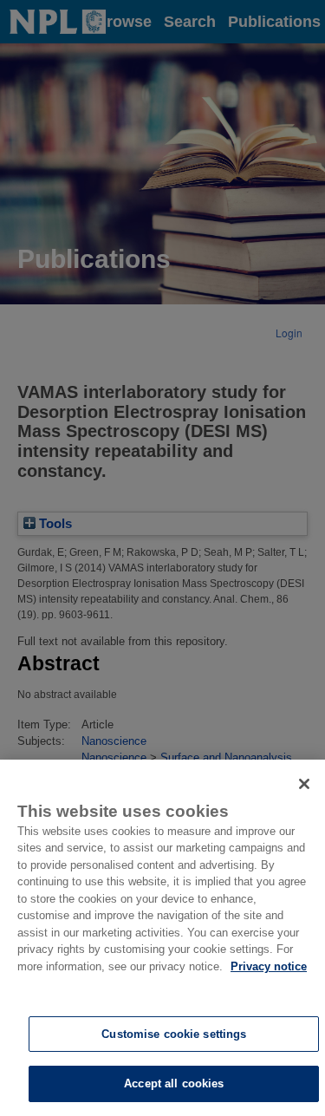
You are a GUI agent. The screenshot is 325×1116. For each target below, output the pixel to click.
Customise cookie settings (173, 1034)
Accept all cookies (174, 1083)
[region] (162, 938)
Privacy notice (269, 966)
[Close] (304, 784)
